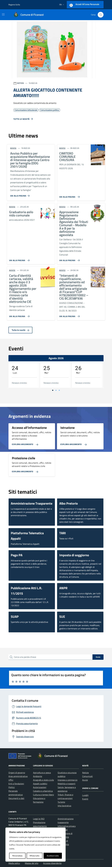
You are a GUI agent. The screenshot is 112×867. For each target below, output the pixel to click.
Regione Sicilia (14, 4)
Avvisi (85, 780)
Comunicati (87, 776)
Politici (11, 787)
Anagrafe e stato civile (43, 780)
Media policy (14, 863)
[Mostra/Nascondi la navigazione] (3, 14)
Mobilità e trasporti (66, 783)
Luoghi (85, 795)
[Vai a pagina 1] (52, 390)
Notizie (85, 772)
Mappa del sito (31, 863)
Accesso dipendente (52, 863)
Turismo (61, 802)
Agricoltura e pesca (42, 772)
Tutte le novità (19, 330)
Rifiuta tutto (34, 855)
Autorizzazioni (39, 787)
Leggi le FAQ (39, 818)
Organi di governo (16, 772)
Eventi (85, 798)
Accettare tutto (53, 855)
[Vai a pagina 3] (59, 390)
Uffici (10, 780)
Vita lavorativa (64, 805)
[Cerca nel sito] (101, 15)
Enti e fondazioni (16, 783)
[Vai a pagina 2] (56, 390)
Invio (98, 657)
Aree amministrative (18, 776)
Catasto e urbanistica (43, 791)
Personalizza (17, 855)
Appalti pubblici (40, 783)
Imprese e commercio (67, 780)
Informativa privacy (67, 826)
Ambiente (37, 776)
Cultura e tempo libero (43, 794)
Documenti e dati (16, 798)
